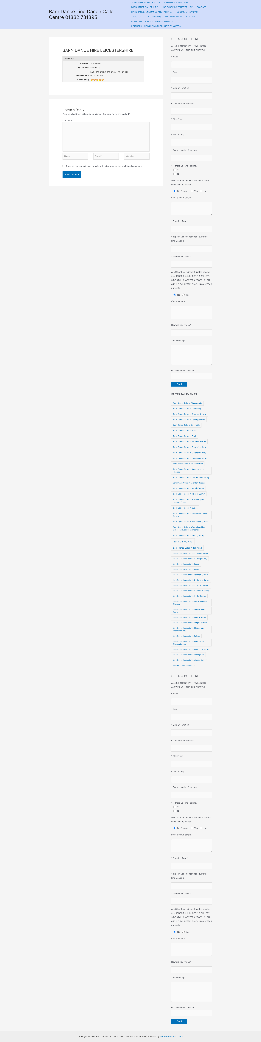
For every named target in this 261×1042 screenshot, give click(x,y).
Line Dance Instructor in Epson (186, 564)
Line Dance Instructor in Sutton (186, 636)
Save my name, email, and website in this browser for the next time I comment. (104, 166)
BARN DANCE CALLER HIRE (144, 7)
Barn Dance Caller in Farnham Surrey (189, 441)
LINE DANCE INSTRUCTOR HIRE (177, 7)
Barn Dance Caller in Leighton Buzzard (189, 483)
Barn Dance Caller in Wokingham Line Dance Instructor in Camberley (189, 528)
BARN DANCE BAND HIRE (176, 2)
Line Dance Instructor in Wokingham (188, 655)
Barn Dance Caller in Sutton (185, 508)
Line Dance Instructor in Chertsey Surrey (190, 553)
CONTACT (201, 7)
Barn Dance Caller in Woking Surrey (188, 535)
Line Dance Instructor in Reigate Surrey (190, 623)
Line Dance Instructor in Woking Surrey (189, 660)
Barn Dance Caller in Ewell (184, 436)
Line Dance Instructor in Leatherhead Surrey (189, 610)
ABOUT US (136, 16)
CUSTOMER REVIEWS (187, 12)
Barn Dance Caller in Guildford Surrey (189, 453)
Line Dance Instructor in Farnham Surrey (190, 575)
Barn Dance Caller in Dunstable (186, 425)
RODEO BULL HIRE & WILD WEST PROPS (150, 21)
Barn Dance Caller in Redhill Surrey (188, 488)
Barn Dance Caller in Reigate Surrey (189, 494)
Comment (68, 120)
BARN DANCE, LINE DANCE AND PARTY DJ (152, 12)
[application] (198, 16)
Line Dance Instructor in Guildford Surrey (190, 585)
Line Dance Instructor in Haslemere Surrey (191, 591)
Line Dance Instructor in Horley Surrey (189, 596)
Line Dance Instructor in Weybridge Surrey (191, 649)
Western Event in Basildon (184, 665)
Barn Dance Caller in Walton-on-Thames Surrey (190, 514)
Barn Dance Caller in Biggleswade (187, 403)
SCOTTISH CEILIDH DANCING (145, 2)
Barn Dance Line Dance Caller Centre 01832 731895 (82, 14)
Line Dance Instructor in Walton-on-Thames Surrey (188, 642)
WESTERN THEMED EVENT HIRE (181, 16)
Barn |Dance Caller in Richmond (187, 548)
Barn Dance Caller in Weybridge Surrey (190, 522)
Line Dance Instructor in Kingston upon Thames (190, 602)
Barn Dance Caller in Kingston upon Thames (188, 470)
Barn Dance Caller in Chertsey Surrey (189, 414)
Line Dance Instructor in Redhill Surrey (189, 617)
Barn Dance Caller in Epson (185, 430)
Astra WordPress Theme (171, 1036)
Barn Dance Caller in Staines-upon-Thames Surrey (188, 500)
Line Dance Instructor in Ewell (186, 569)
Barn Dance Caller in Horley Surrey (188, 464)
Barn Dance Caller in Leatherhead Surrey (191, 477)
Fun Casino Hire (153, 16)
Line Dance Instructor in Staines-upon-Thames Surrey (189, 629)
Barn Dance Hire (183, 541)
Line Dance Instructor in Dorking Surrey (190, 559)
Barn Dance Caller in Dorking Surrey (189, 420)
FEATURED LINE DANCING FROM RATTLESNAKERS (156, 26)
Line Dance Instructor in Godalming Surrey (191, 580)
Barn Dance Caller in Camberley (187, 409)
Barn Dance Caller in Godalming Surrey (190, 447)
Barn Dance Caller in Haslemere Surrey (190, 458)
